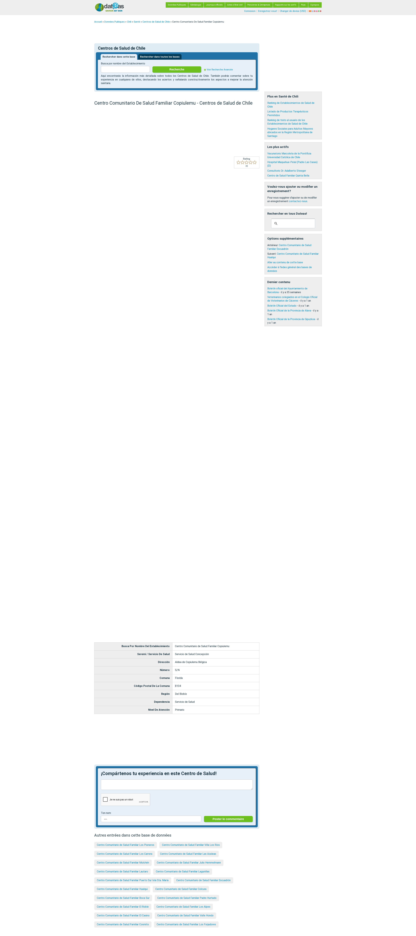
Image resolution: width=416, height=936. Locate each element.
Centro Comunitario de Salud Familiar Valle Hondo (185, 915)
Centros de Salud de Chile (156, 21)
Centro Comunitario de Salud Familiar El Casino (123, 915)
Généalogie (195, 5)
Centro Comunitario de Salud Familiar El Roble (123, 906)
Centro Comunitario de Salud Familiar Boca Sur (123, 898)
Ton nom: (106, 812)
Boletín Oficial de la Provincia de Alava (289, 310)
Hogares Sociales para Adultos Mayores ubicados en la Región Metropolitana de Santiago (290, 132)
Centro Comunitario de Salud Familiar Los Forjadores (186, 924)
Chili (129, 21)
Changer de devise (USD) (293, 11)
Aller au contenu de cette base (285, 262)
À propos (314, 5)
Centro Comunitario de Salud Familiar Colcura (180, 889)
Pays (303, 5)
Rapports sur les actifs (285, 5)
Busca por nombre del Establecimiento (123, 63)
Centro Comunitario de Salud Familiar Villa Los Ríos (191, 844)
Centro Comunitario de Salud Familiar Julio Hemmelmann (189, 862)
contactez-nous (298, 201)
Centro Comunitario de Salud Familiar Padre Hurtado (186, 898)
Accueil (98, 21)
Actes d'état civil (234, 5)
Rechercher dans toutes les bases (160, 56)
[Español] (310, 11)
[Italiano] (320, 11)
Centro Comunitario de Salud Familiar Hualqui (122, 889)
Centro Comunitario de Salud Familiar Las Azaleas (188, 853)
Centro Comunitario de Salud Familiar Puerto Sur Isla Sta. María (133, 880)
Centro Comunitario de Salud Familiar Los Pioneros (125, 844)
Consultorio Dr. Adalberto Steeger (286, 170)
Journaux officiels (214, 5)
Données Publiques (177, 5)
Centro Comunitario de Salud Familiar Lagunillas (182, 871)
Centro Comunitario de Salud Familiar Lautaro (122, 871)
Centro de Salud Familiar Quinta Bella (288, 175)
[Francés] (313, 11)
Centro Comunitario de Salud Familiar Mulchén (123, 862)
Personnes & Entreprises (258, 5)
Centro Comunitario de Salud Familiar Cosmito (123, 924)
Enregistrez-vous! (267, 11)
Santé (137, 21)
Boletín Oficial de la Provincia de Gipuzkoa (291, 319)
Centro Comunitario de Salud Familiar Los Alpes (183, 906)
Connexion (249, 11)
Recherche (176, 69)
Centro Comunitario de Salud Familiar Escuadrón (203, 880)
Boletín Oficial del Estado (281, 305)
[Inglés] (316, 11)
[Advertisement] (191, 33)
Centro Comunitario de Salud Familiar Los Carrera (124, 853)
